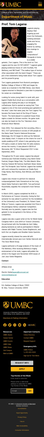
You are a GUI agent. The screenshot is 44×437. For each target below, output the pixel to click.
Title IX (22, 421)
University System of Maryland (25, 404)
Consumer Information (22, 430)
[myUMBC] (31, 325)
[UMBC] (10, 4)
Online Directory (29, 335)
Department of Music (17, 17)
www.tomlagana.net (9, 275)
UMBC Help (7, 344)
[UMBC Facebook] (5, 325)
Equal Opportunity (22, 413)
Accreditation (22, 408)
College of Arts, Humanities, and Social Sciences (20, 12)
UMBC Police (28, 350)
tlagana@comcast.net (20, 272)
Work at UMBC (8, 353)
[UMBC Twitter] (10, 325)
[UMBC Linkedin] (24, 325)
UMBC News (7, 347)
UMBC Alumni (7, 335)
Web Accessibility (22, 426)
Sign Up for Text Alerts (31, 355)
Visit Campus (7, 350)
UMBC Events (7, 341)
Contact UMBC (29, 338)
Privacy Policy (22, 417)
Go (29, 391)
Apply (22, 369)
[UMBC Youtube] (19, 325)
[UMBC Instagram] (14, 325)
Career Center (8, 338)
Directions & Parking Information (15, 318)
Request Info (22, 363)
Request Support (29, 341)
